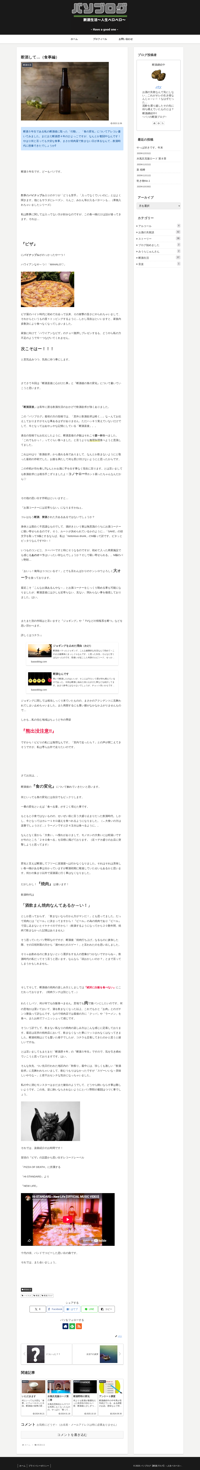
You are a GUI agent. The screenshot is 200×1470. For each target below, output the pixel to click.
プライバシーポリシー (39, 1466)
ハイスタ (27, 1296)
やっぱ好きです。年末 (150, 147)
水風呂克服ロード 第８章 (151, 158)
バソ (158, 87)
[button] (106, 1309)
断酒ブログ (48, 1296)
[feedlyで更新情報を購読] (72, 1326)
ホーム (22, 1466)
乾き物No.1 (143, 180)
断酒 (37, 1296)
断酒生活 (27, 1290)
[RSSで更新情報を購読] (79, 1326)
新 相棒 (141, 169)
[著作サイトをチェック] (65, 1326)
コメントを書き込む (72, 1435)
